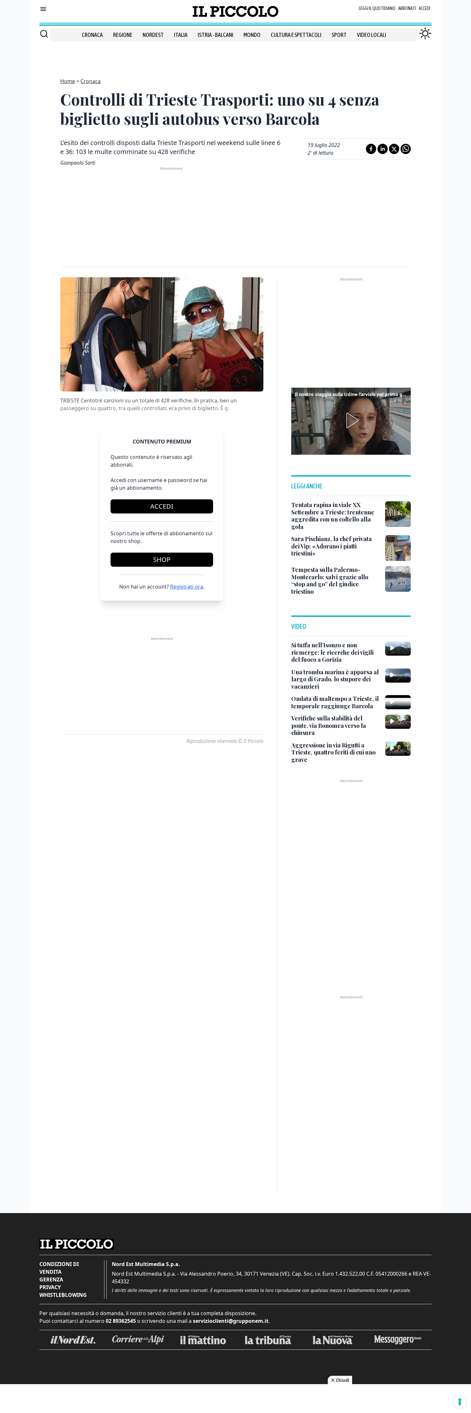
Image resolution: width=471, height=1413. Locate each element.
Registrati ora (186, 586)
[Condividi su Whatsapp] (406, 149)
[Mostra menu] (43, 9)
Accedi (424, 8)
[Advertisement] (235, 55)
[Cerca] (44, 34)
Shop (161, 559)
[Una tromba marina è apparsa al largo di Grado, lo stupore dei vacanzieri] (398, 675)
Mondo (252, 34)
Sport (339, 34)
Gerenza (51, 1279)
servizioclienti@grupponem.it (231, 1320)
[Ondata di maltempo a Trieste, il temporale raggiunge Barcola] (398, 702)
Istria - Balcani (215, 34)
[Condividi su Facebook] (371, 149)
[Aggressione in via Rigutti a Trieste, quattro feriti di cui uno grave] (398, 749)
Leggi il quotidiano (377, 8)
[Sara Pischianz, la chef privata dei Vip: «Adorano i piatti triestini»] (398, 548)
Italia (180, 34)
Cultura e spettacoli (296, 34)
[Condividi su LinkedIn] (382, 149)
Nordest (153, 34)
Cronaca (92, 34)
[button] (351, 420)
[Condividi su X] (394, 149)
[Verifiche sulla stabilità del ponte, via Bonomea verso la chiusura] (398, 722)
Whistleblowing (63, 1294)
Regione (122, 34)
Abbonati (407, 8)
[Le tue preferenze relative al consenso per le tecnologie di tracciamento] (460, 1402)
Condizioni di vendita (59, 1268)
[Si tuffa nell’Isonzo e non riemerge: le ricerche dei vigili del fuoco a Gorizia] (398, 649)
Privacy (50, 1287)
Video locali (371, 34)
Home (67, 81)
